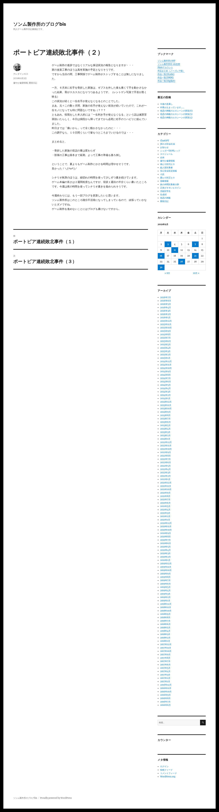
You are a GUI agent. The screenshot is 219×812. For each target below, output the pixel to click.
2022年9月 (165, 452)
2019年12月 (166, 563)
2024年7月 (165, 378)
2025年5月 (165, 344)
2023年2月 (165, 435)
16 (161, 255)
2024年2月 (165, 395)
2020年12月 (166, 523)
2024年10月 (166, 368)
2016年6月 (165, 705)
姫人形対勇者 (166, 167)
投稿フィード (166, 770)
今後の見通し (166, 104)
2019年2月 (165, 597)
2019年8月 (165, 577)
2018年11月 (165, 607)
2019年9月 (165, 573)
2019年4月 (165, 590)
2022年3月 (165, 472)
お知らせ (164, 147)
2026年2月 (165, 314)
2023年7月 (165, 418)
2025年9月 (165, 331)
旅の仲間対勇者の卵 (169, 184)
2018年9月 (165, 614)
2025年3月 (165, 351)
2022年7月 (165, 459)
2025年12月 (166, 321)
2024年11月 (165, 364)
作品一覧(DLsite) (166, 74)
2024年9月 (165, 371)
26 (181, 261)
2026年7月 (165, 297)
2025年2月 (165, 354)
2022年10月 (166, 449)
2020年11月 (165, 526)
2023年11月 (165, 405)
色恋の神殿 (165, 198)
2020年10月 (166, 529)
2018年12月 (165, 604)
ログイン (164, 766)
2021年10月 (165, 489)
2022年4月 (165, 469)
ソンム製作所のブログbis (39, 24)
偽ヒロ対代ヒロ (167, 164)
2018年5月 (165, 627)
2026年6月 (165, 300)
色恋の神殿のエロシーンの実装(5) (176, 114)
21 (195, 255)
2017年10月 (165, 651)
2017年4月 (165, 671)
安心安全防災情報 (168, 171)
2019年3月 (165, 594)
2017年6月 (165, 664)
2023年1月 (165, 439)
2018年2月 (165, 637)
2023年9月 (165, 412)
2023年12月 (166, 401)
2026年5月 (165, 304)
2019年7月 (165, 580)
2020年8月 (165, 536)
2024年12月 (166, 361)
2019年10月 (166, 570)
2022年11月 (165, 445)
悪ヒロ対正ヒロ (167, 177)
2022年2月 (165, 476)
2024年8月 (165, 375)
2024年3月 (165, 391)
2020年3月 (165, 553)
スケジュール (166, 154)
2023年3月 (165, 432)
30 (161, 267)
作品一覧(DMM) (166, 77)
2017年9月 (165, 654)
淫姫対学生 (165, 191)
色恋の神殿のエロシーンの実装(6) (176, 110)
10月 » (196, 273)
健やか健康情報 (20, 83)
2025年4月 (165, 348)
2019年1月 (165, 600)
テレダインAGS (20, 74)
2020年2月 (165, 556)
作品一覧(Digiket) (166, 81)
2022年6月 (165, 462)
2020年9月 (165, 533)
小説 (162, 174)
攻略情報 (164, 181)
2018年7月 (165, 620)
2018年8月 (165, 617)
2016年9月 (165, 695)
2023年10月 (166, 408)
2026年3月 (165, 310)
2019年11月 (165, 567)
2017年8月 (165, 658)
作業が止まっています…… (172, 107)
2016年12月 (166, 684)
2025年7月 (165, 337)
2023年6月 (165, 422)
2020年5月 (165, 546)
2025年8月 (165, 334)
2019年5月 (165, 587)
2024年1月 (165, 398)
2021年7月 (165, 499)
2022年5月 (165, 465)
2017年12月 (165, 644)
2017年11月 (165, 647)
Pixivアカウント (165, 67)
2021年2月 (165, 516)
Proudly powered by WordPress (56, 798)
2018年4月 (165, 631)
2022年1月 (165, 479)
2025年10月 (166, 327)
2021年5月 (165, 506)
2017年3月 (165, 674)
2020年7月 (165, 540)
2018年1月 (165, 641)
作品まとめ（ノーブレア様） (171, 70)
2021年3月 (165, 513)
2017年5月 (165, 668)
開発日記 (33, 83)
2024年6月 (165, 381)
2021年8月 (165, 496)
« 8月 (167, 273)
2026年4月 (165, 307)
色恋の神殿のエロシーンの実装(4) (176, 117)
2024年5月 (165, 385)
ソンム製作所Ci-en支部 (169, 64)
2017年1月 (165, 681)
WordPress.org (167, 776)
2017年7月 (165, 661)
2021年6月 (165, 503)
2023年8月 (165, 415)
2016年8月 (165, 698)
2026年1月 (165, 317)
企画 (162, 157)
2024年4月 (165, 388)
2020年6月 (165, 543)
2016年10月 (166, 691)
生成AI (163, 194)
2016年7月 (165, 701)
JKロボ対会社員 (167, 144)
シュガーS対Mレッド (170, 150)
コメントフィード (168, 773)
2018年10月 (165, 610)
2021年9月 (165, 492)
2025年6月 (165, 341)
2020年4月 (165, 550)
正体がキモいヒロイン (170, 187)
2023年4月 (165, 428)
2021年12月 (165, 482)
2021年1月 (165, 519)
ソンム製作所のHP (166, 60)
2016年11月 (165, 688)
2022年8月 (165, 455)
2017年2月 (165, 678)
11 (175, 250)
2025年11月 (165, 324)
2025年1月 (165, 358)
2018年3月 (165, 634)
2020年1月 (165, 560)
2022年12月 (166, 442)
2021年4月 (165, 509)
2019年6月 (165, 583)
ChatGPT (164, 140)
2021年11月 (165, 486)
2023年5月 (165, 425)
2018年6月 (165, 624)
